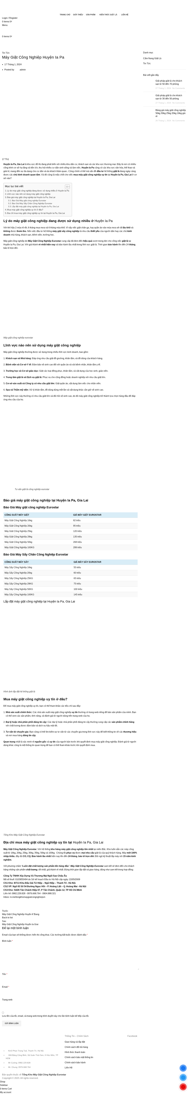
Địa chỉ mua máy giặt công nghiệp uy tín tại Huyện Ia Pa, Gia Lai (36, 213)
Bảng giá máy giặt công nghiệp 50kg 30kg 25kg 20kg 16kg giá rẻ (171, 113)
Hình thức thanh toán (75, 1052)
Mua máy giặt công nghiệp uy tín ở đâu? (25, 209)
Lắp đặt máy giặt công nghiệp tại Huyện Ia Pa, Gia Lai (35, 206)
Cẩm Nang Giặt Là (152, 58)
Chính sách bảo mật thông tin (79, 1057)
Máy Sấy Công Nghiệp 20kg (18, 573)
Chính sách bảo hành (75, 1062)
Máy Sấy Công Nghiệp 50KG (19, 589)
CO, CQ (27, 856)
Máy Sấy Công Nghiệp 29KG (19, 583)
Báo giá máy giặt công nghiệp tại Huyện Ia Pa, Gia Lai (31, 197)
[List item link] (31, 1060)
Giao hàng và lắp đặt (75, 1042)
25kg (25, 853)
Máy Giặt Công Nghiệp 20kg (18, 526)
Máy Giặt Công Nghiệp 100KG (19, 547)
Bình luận (7, 941)
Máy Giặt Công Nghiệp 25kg (18, 531)
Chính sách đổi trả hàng (76, 1047)
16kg (13, 853)
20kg (19, 853)
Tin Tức (6, 53)
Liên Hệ (68, 1067)
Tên (4, 974)
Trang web (7, 1000)
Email (5, 987)
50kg (42, 853)
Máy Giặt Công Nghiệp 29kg (18, 536)
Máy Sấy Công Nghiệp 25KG (19, 578)
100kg (52, 853)
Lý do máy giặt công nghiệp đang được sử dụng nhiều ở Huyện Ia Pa (38, 190)
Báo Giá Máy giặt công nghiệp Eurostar (29, 201)
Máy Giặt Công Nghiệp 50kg (18, 542)
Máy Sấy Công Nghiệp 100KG (19, 594)
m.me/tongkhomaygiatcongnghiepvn (27, 897)
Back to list (7, 917)
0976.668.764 (34, 893)
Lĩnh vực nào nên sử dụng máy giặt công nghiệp (28, 194)
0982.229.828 (18, 893)
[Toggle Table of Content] (66, 186)
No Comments (178, 88)
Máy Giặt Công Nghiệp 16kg (18, 520)
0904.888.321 (49, 893)
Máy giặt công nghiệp (13, 352)
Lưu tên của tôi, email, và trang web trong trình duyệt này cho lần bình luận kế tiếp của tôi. (45, 1016)
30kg (30, 853)
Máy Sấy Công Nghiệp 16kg (18, 567)
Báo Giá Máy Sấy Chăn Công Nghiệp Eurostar (32, 203)
